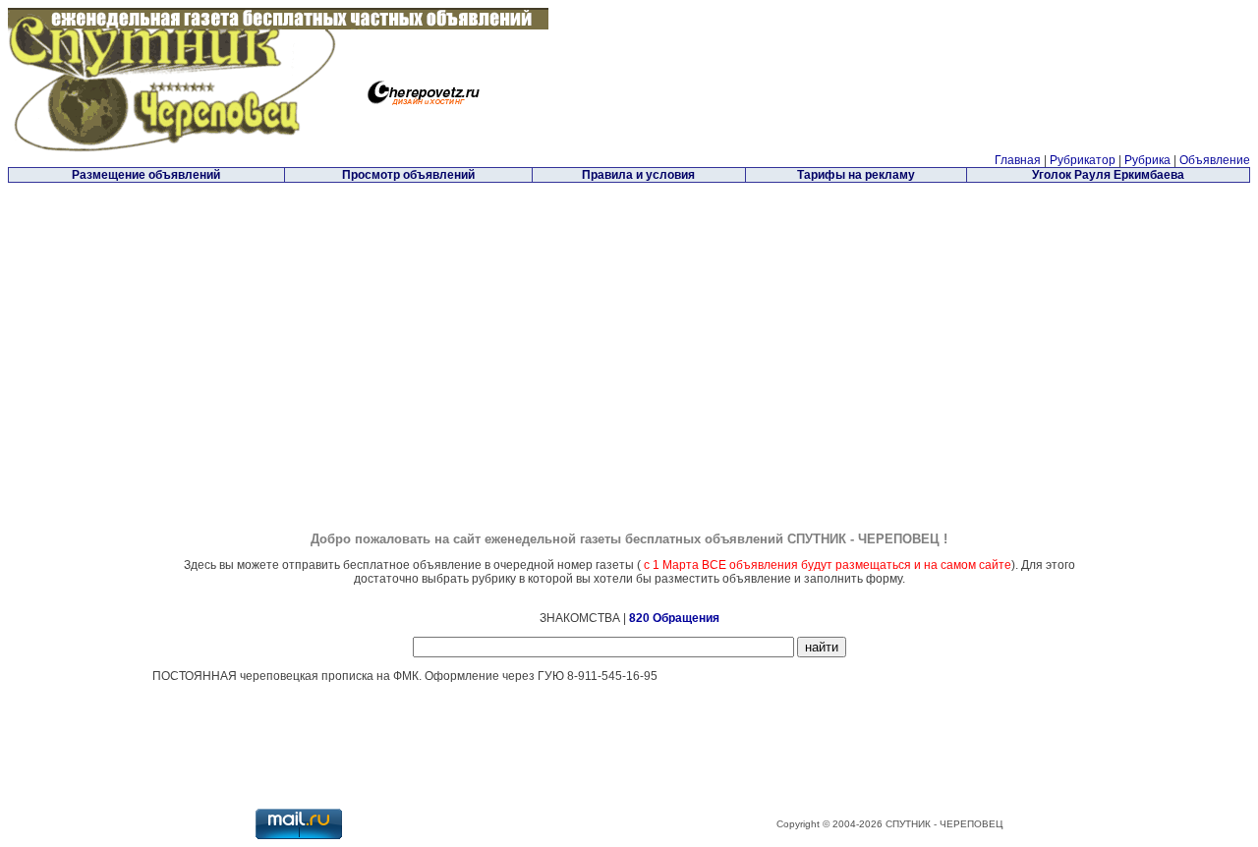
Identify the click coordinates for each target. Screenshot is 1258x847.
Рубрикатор (1082, 160)
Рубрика (1147, 160)
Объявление (1214, 160)
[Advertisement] (463, 323)
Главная (1018, 160)
